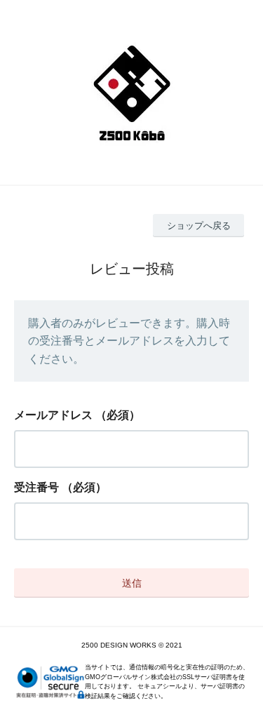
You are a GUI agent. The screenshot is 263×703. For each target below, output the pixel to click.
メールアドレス (53, 415)
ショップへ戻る (199, 225)
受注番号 (36, 487)
